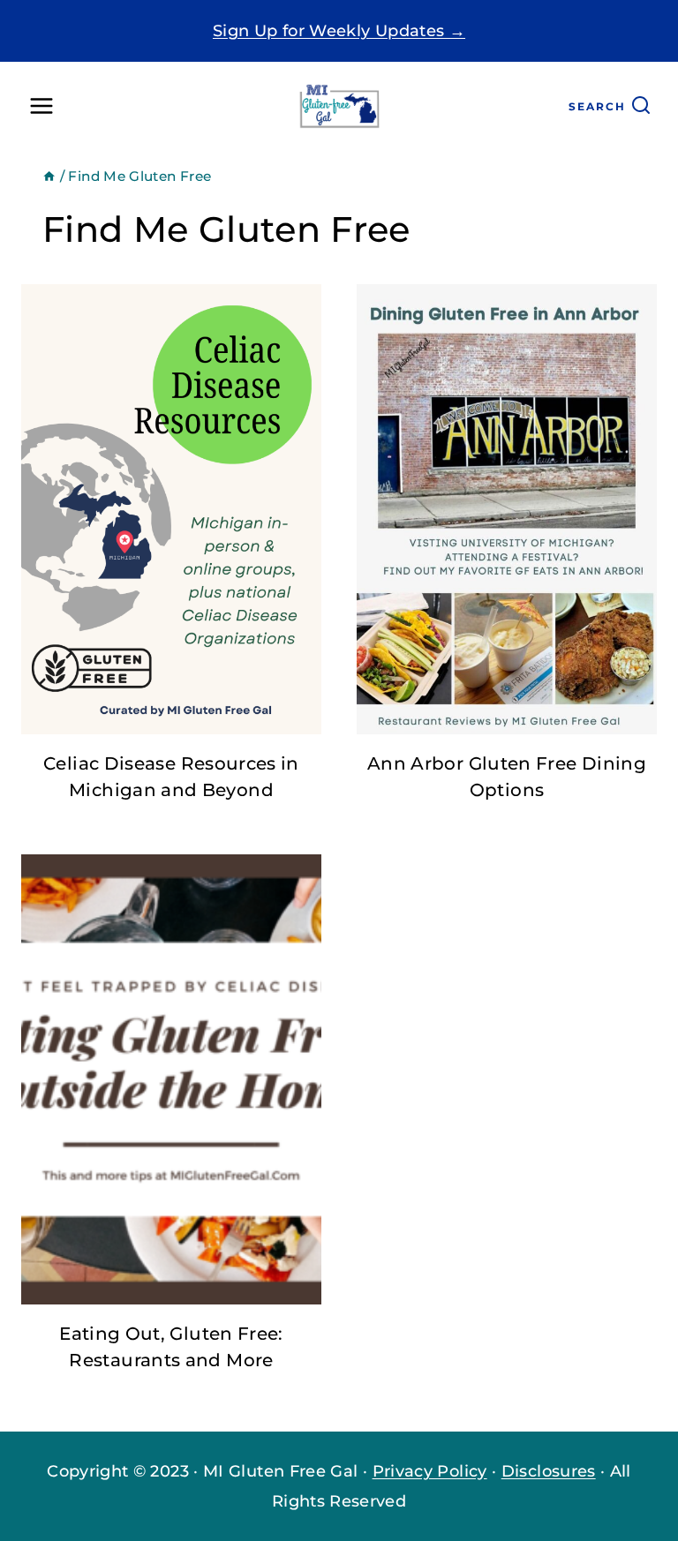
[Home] (49, 176)
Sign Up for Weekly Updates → (339, 31)
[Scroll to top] (602, 1474)
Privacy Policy (430, 1471)
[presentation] (171, 509)
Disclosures (548, 1471)
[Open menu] (42, 106)
